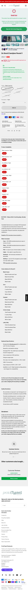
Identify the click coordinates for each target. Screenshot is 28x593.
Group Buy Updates (5, 517)
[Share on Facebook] (12, 131)
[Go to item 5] (22, 45)
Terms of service (18, 587)
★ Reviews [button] (26, 298)
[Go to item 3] (13, 45)
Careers (3, 534)
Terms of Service (5, 539)
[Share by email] (19, 131)
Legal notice (20, 588)
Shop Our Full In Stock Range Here (14, 29)
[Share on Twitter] (14, 131)
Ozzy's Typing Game (5, 541)
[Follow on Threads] (13, 575)
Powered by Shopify (18, 585)
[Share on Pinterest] (17, 131)
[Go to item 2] (8, 45)
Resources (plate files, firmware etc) (6, 531)
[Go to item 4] (17, 45)
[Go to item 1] (3, 45)
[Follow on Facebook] (2, 575)
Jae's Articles (4, 525)
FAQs (2, 520)
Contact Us (3, 515)
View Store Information (7, 79)
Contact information (12, 588)
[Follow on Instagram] (10, 575)
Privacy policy (10, 587)
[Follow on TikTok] (21, 575)
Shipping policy (4, 588)
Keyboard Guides (5, 527)
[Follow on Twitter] (6, 575)
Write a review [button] (14, 478)
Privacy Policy (4, 536)
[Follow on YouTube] (17, 575)
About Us (3, 522)
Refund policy (4, 587)
